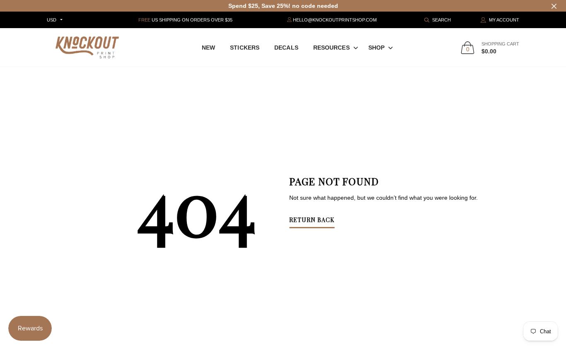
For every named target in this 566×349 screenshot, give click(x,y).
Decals (286, 47)
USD (51, 19)
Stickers (244, 47)
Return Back (311, 220)
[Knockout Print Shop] (87, 47)
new (208, 47)
